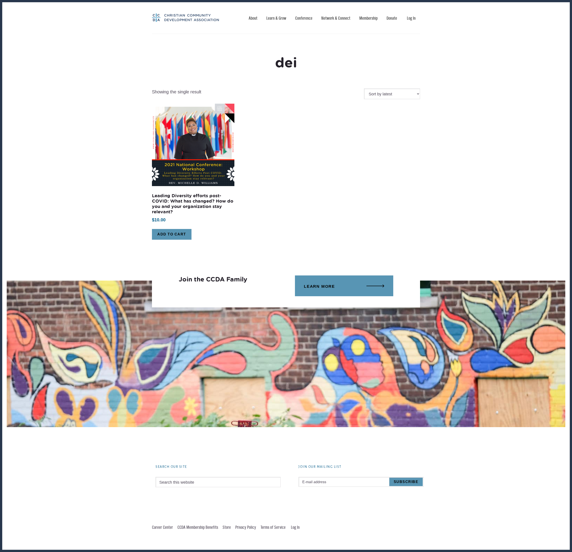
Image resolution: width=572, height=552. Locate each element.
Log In (411, 18)
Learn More (319, 286)
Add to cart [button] (171, 234)
